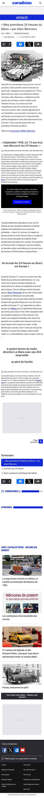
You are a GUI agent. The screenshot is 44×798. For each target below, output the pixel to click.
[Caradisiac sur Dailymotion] (17, 750)
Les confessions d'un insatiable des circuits (19, 618)
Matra (13, 308)
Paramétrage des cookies (31, 784)
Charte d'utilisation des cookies (8, 785)
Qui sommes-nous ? (29, 770)
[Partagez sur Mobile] (38, 43)
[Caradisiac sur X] (10, 750)
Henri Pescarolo (15, 292)
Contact (3, 765)
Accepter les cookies (22, 202)
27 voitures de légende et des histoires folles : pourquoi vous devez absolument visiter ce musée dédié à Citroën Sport (20, 653)
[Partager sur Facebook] (20, 43)
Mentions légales (6, 779)
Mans (3, 180)
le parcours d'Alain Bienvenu (22, 131)
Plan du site (27, 774)
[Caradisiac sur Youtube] (22, 750)
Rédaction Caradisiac (7, 770)
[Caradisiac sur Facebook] (4, 750)
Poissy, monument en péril (15, 687)
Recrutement (5, 774)
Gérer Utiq (26, 789)
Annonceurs (27, 765)
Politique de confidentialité (31, 779)
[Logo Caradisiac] (22, 5)
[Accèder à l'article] (22, 565)
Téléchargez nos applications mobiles (20, 758)
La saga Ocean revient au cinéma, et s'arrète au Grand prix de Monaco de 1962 (20, 581)
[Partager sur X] (29, 43)
